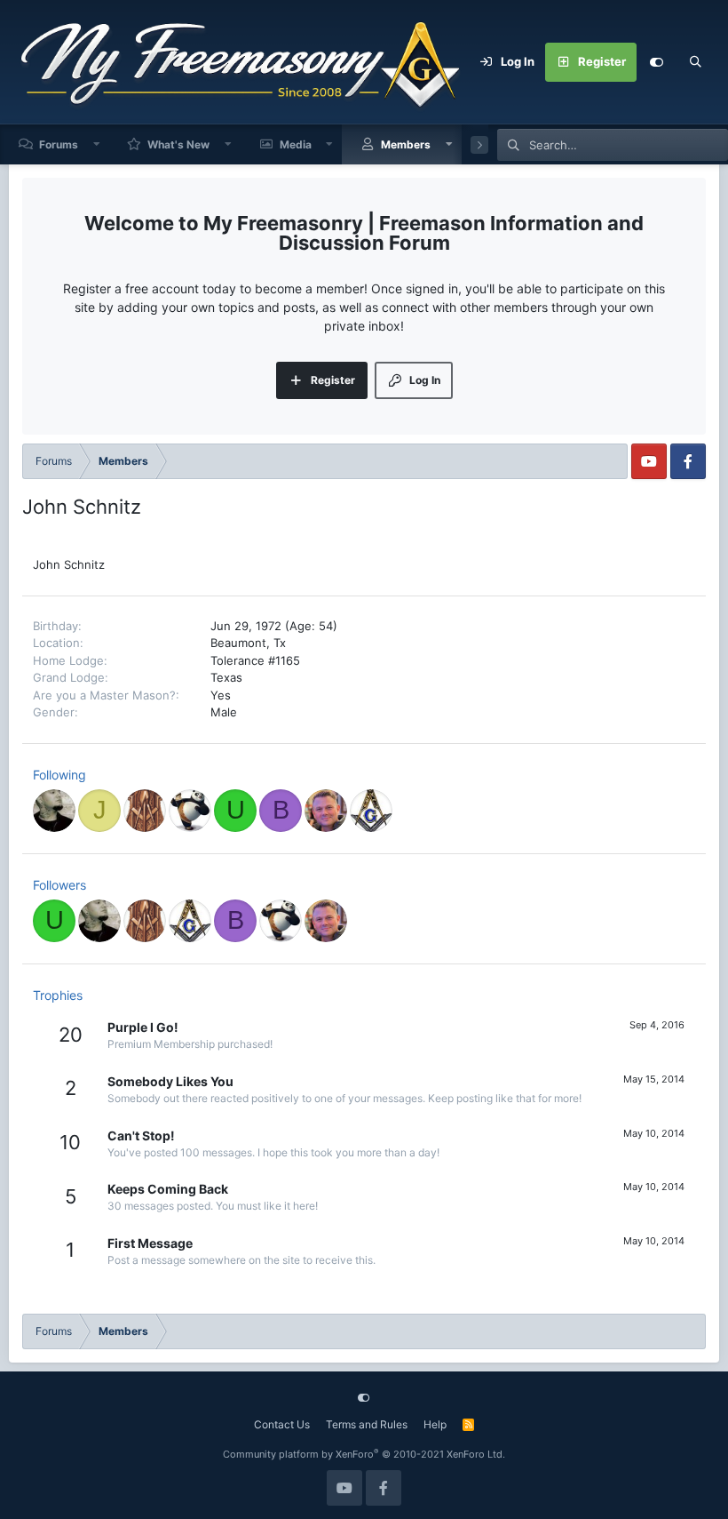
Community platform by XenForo (364, 1454)
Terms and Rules (367, 1424)
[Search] (695, 62)
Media (296, 144)
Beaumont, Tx (248, 643)
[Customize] (656, 62)
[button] (96, 144)
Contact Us (282, 1424)
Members (406, 144)
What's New (178, 144)
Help (435, 1424)
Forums (58, 144)
